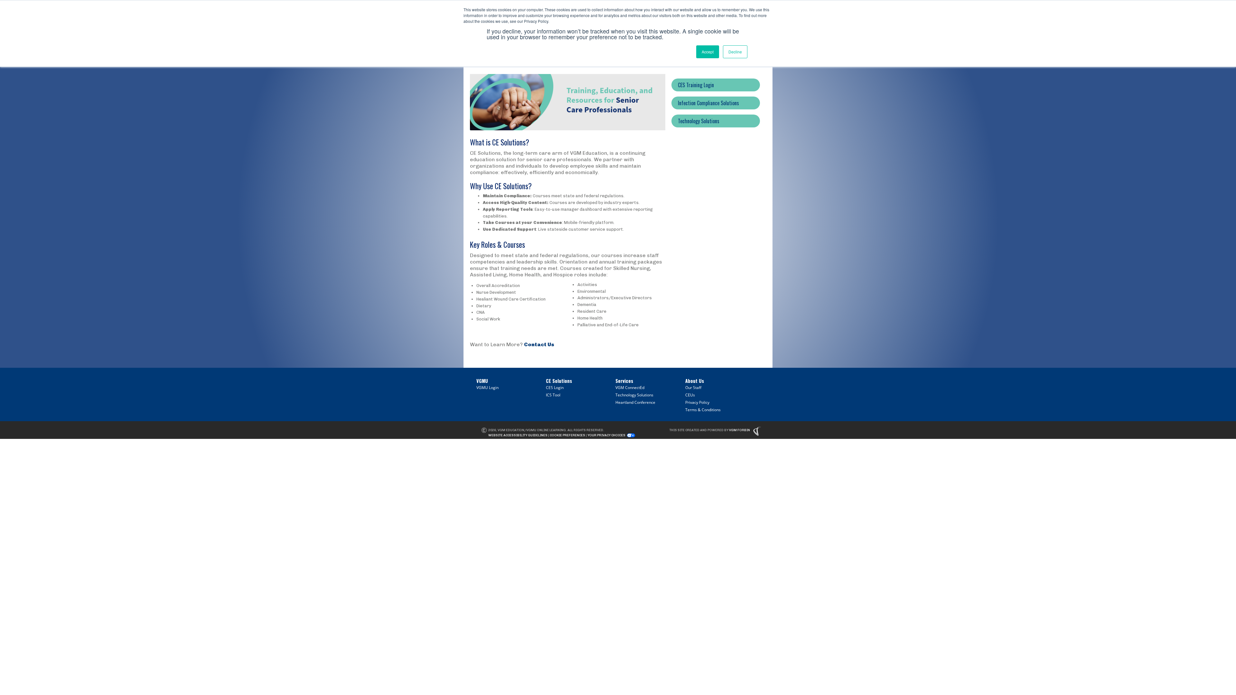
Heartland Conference (635, 402)
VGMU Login (487, 387)
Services (624, 380)
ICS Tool (553, 395)
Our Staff (693, 387)
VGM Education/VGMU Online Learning (532, 430)
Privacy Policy (697, 402)
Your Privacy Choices (606, 435)
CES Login (555, 387)
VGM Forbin (739, 430)
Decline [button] (735, 51)
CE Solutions (559, 380)
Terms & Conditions (703, 409)
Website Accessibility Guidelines (518, 435)
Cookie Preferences (567, 435)
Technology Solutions (634, 395)
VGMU (482, 380)
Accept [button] (708, 51)
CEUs (690, 395)
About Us (694, 380)
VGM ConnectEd (629, 387)
